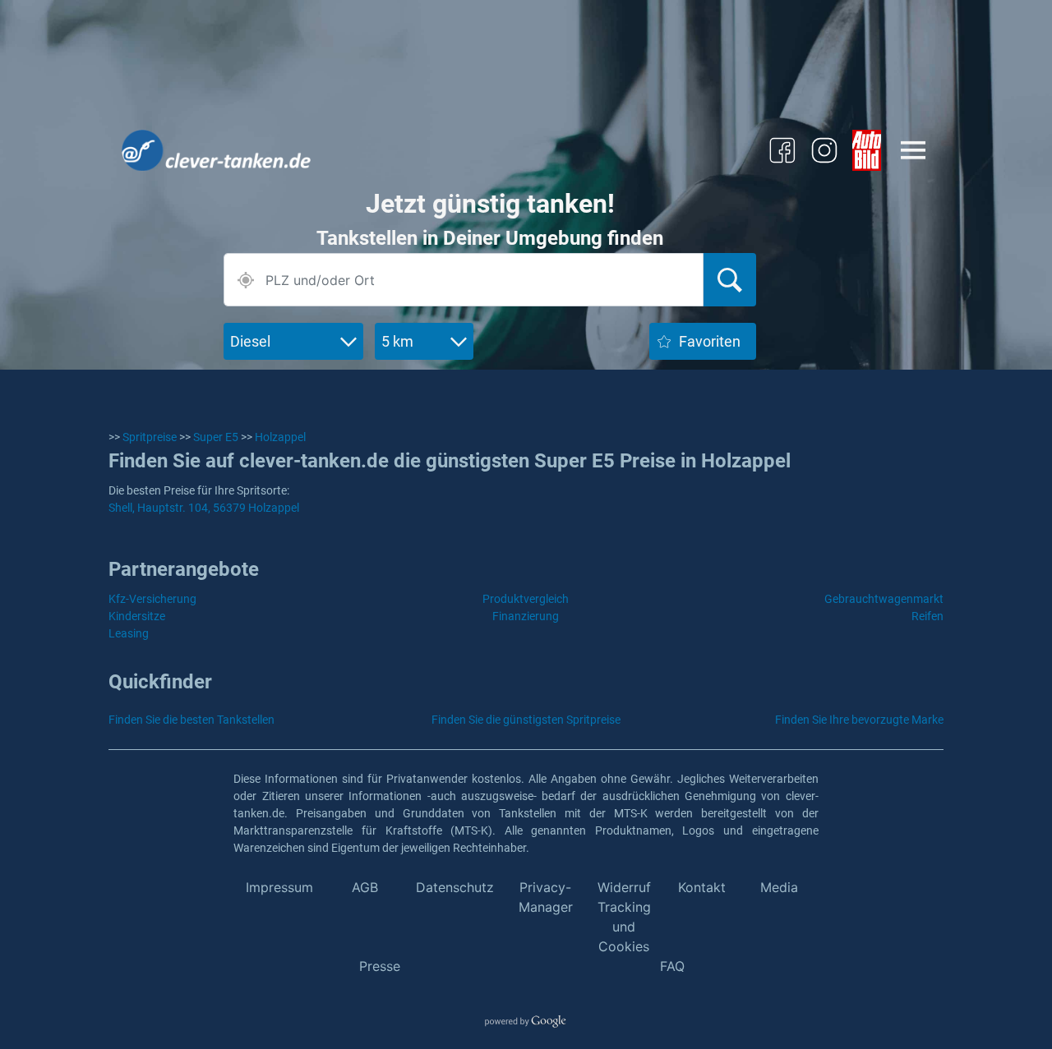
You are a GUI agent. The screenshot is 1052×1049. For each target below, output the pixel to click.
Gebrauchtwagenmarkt (884, 598)
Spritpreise (149, 437)
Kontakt (702, 887)
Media (779, 887)
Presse (379, 966)
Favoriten (710, 341)
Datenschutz (455, 887)
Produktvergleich (525, 598)
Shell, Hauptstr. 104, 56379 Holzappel (203, 507)
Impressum (279, 887)
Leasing (128, 633)
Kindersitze (136, 616)
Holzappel (280, 437)
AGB (365, 887)
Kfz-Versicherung (152, 598)
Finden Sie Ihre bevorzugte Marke (859, 719)
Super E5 (215, 437)
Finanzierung (525, 616)
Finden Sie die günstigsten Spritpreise (526, 719)
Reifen (927, 616)
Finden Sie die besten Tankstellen (191, 719)
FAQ (672, 966)
